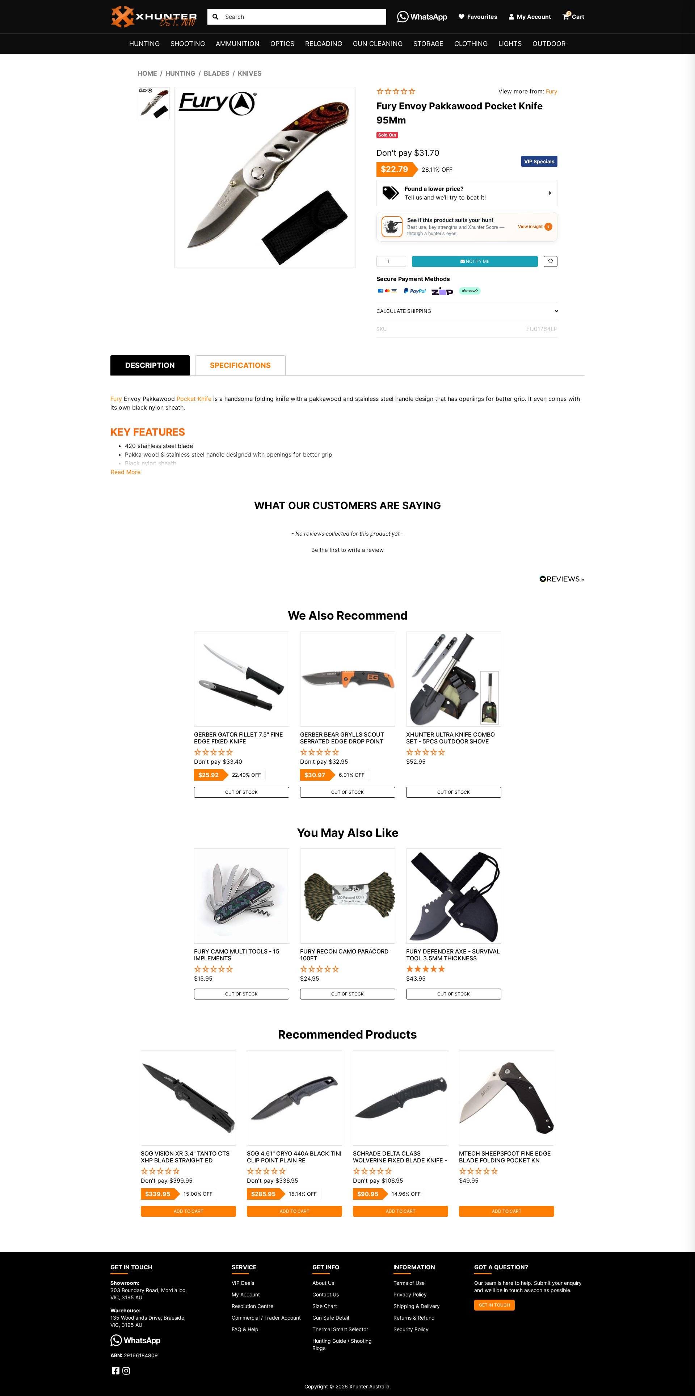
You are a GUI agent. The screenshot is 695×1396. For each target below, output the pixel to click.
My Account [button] (533, 16)
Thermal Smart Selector (340, 1329)
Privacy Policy (410, 1294)
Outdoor (549, 43)
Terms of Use (409, 1283)
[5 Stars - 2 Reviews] (453, 969)
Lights (510, 43)
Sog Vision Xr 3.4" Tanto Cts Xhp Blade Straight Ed (185, 1157)
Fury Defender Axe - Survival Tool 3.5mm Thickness (453, 955)
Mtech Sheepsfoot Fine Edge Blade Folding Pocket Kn (505, 1157)
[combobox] (296, 17)
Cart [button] (576, 15)
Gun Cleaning (378, 43)
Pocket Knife (194, 398)
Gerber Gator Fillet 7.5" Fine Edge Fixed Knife (238, 738)
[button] (432, 91)
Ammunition (238, 43)
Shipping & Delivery (416, 1306)
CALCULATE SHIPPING (403, 311)
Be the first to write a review (347, 549)
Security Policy (411, 1329)
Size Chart (324, 1306)
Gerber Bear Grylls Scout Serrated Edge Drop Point (342, 738)
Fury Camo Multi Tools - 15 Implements (236, 955)
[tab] (150, 365)
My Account (246, 1294)
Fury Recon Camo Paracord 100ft (344, 955)
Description (150, 365)
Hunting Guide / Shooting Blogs (342, 1344)
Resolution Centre (252, 1306)
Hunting (144, 43)
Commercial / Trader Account (266, 1318)
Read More (125, 471)
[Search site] (215, 17)
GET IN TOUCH (494, 1305)
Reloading (323, 43)
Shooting (187, 43)
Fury (551, 91)
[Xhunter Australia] (153, 17)
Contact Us (325, 1294)
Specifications (240, 365)
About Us (323, 1283)
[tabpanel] (242, 715)
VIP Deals (243, 1283)
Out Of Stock (241, 792)
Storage (428, 43)
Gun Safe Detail (330, 1318)
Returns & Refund (414, 1318)
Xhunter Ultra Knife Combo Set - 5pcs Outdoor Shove (450, 738)
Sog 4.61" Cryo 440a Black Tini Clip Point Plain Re (294, 1157)
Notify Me (477, 261)
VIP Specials (539, 161)
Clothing (471, 43)
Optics (282, 43)
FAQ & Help (245, 1329)
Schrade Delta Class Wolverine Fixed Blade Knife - (400, 1157)
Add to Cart (188, 1211)
